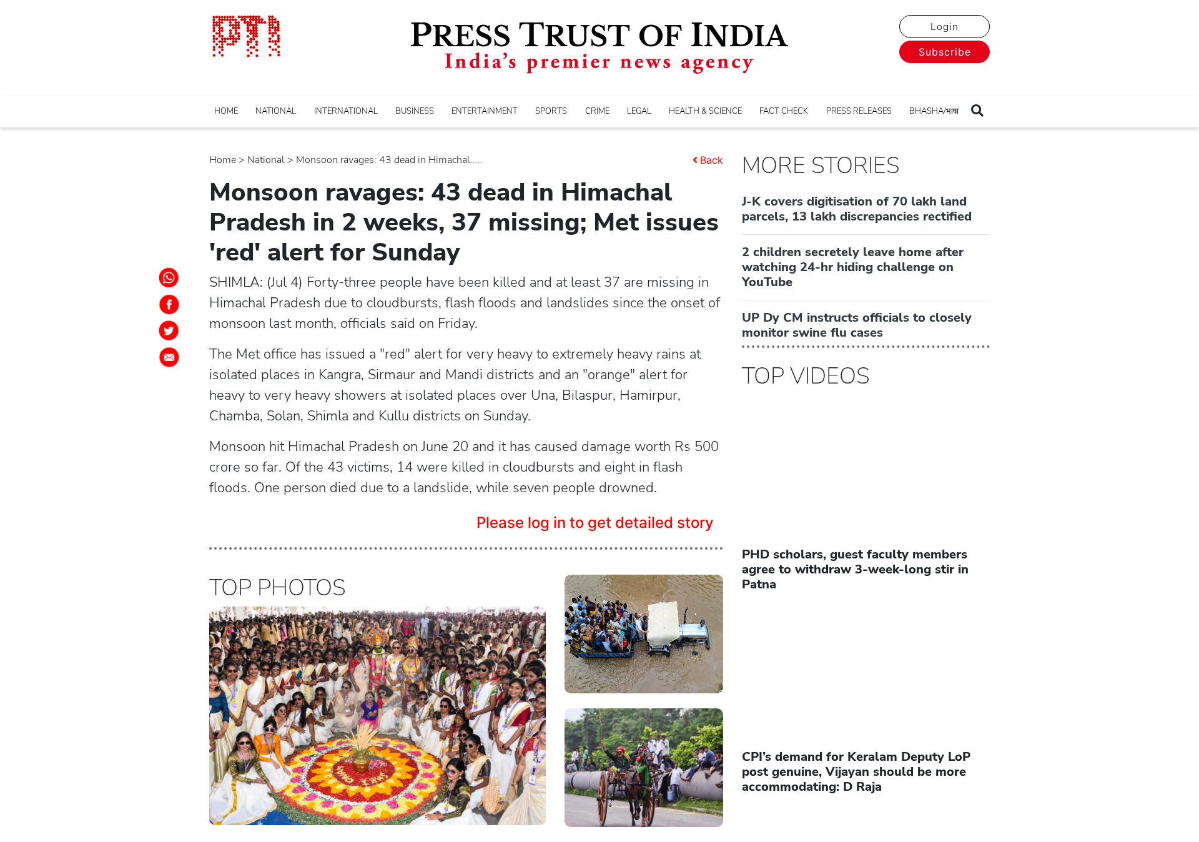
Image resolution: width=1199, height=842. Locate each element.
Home (222, 160)
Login (944, 27)
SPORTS (551, 111)
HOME (226, 111)
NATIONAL (275, 111)
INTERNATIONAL (346, 111)
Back (711, 160)
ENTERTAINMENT (484, 111)
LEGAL (639, 111)
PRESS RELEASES (859, 111)
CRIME (597, 111)
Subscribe (945, 52)
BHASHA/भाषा (934, 111)
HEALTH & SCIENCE (705, 111)
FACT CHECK (783, 111)
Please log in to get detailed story (595, 522)
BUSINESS (414, 111)
